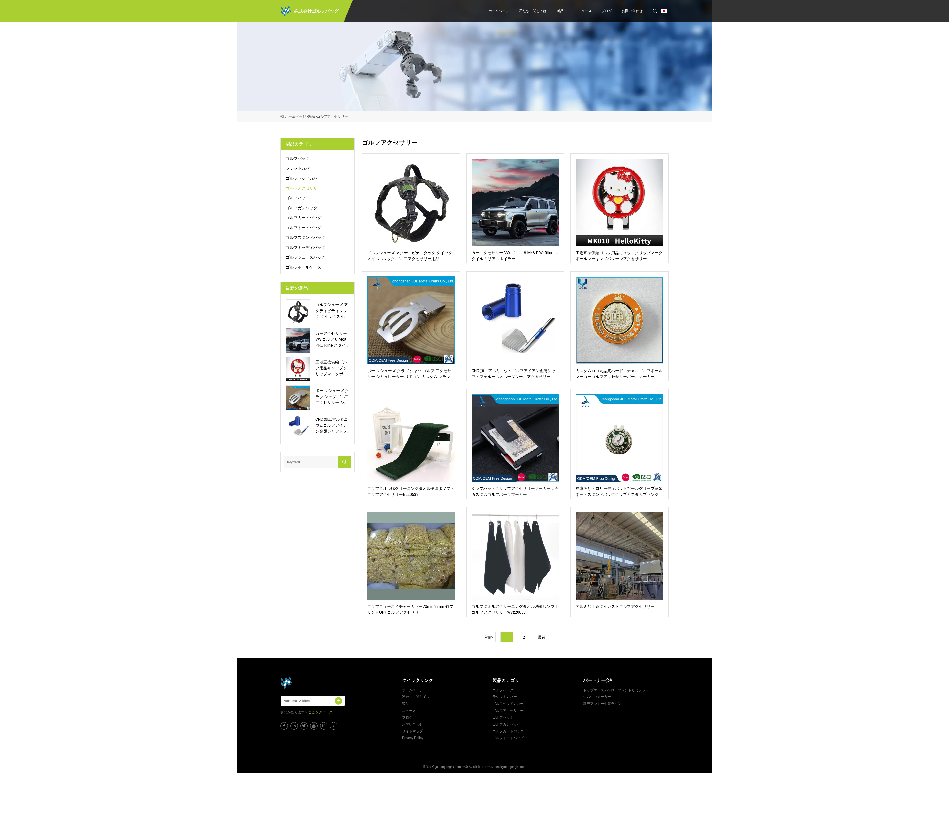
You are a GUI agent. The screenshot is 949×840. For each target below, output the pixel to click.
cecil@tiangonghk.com (510, 767)
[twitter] (304, 726)
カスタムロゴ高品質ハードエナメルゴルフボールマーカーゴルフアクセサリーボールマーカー (619, 373)
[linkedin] (294, 726)
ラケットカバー (299, 168)
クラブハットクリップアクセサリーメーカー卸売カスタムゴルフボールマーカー (515, 491)
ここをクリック (320, 712)
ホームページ (498, 11)
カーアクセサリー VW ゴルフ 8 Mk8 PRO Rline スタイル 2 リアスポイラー (515, 256)
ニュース (585, 11)
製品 (560, 11)
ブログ (607, 11)
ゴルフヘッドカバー (303, 178)
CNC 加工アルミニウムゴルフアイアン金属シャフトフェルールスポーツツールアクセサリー (513, 373)
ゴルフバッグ (297, 158)
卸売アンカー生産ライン (602, 704)
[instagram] (323, 726)
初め (489, 637)
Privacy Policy (412, 738)
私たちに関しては (533, 11)
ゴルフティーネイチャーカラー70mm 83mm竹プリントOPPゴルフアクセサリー (410, 609)
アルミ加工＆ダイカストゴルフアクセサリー (615, 606)
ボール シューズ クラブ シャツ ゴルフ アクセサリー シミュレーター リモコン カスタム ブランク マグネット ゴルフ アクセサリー (410, 374)
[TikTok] (333, 726)
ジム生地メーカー (597, 697)
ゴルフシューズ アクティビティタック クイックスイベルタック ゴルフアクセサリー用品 (409, 256)
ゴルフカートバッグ (303, 217)
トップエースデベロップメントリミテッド (616, 690)
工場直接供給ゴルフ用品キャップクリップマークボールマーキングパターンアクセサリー (619, 256)
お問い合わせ (632, 11)
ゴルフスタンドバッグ (305, 237)
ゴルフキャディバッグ (305, 247)
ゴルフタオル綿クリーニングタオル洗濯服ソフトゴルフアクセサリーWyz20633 (515, 609)
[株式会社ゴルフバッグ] (305, 683)
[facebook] (284, 726)
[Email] (338, 701)
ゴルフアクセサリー (303, 188)
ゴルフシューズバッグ (305, 257)
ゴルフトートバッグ (303, 227)
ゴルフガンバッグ (301, 208)
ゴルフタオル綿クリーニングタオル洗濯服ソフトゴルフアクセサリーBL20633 (410, 491)
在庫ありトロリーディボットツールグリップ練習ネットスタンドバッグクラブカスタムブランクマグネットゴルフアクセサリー (619, 492)
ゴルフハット (297, 198)
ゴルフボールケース (303, 267)
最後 (542, 637)
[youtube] (314, 726)
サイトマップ (412, 731)
